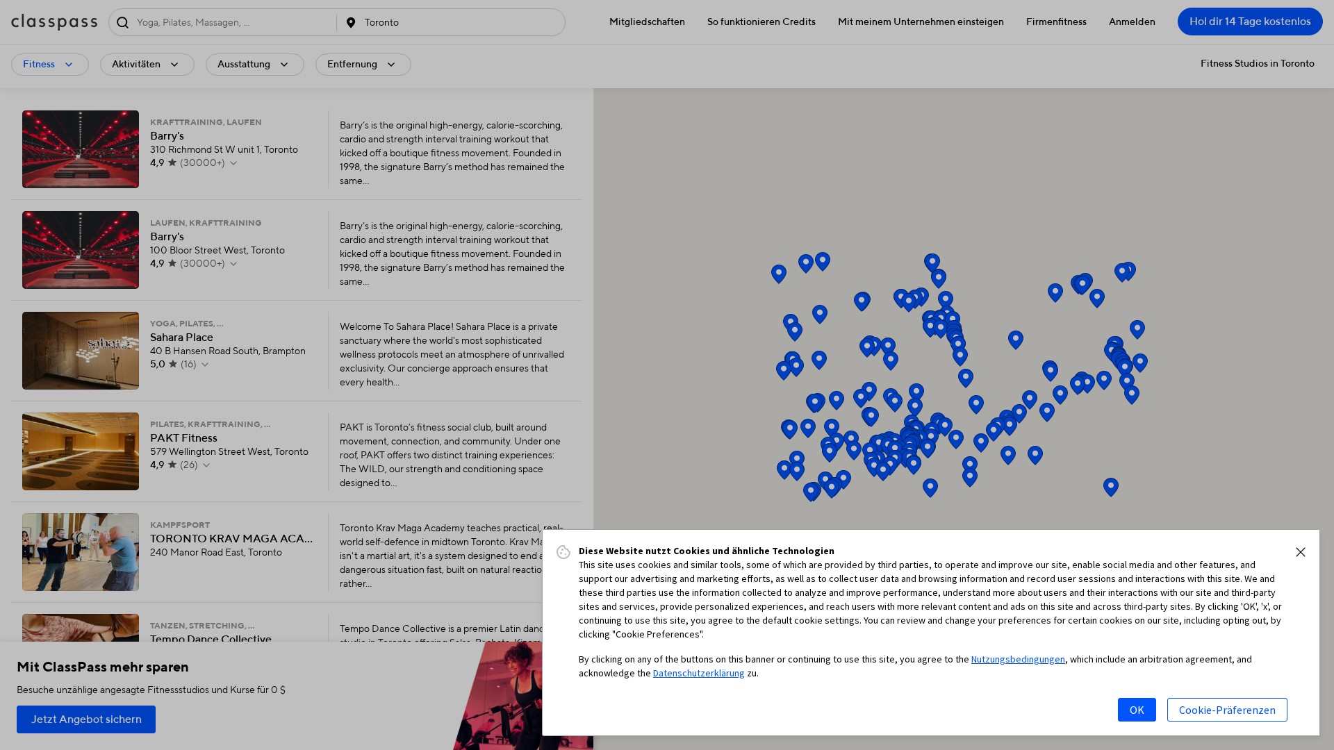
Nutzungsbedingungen (1018, 659)
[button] (1301, 552)
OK (1137, 710)
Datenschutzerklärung (699, 673)
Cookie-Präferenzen (1227, 710)
